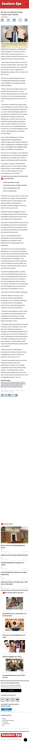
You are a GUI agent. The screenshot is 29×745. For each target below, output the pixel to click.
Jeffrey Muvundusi (5, 588)
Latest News (8, 524)
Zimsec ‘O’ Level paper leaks (9, 191)
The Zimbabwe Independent (8, 720)
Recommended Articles (14, 593)
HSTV (3, 725)
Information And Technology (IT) (9, 383)
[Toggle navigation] (26, 4)
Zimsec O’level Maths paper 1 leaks (11, 188)
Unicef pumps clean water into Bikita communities (15, 185)
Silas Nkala (4, 578)
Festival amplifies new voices (12, 656)
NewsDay (4, 718)
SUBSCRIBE (11, 690)
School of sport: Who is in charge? (11, 182)
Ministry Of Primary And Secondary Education (12, 386)
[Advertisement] (14, 461)
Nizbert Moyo (4, 559)
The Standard (5, 722)
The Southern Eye (6, 723)
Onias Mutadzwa (21, 383)
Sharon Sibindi (5, 551)
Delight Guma (12, 17)
